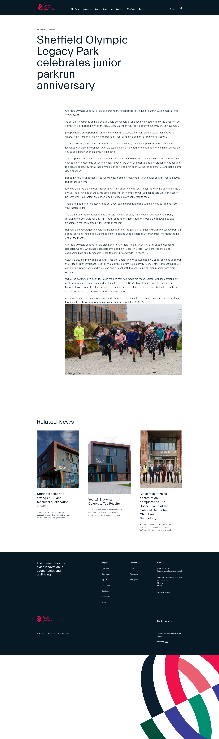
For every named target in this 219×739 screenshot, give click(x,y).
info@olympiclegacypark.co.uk (169, 571)
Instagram (134, 580)
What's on (131, 9)
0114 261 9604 (163, 568)
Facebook (134, 574)
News (140, 9)
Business (119, 9)
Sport (97, 9)
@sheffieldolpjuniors (92, 233)
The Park (75, 9)
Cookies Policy (41, 634)
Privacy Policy (52, 634)
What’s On (106, 597)
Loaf (166, 642)
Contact (173, 9)
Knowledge (87, 9)
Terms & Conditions (64, 634)
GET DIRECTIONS (163, 592)
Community (108, 9)
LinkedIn (133, 568)
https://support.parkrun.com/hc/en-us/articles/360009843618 (117, 302)
